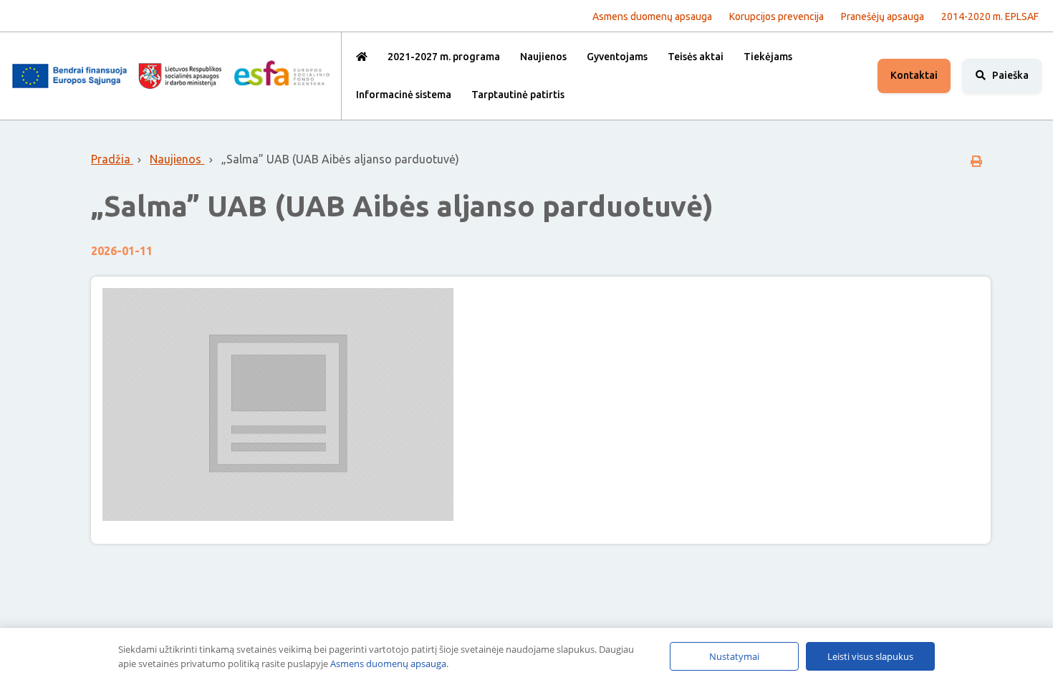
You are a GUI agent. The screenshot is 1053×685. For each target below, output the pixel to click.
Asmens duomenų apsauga (388, 663)
